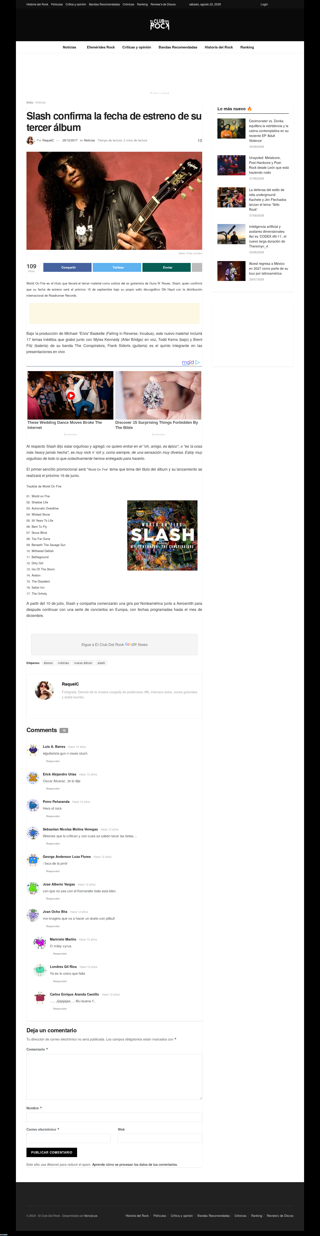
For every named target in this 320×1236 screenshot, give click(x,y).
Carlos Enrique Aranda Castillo (74, 994)
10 (199, 140)
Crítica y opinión (76, 4)
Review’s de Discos (163, 4)
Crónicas (128, 4)
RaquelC (48, 140)
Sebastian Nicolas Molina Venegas (70, 829)
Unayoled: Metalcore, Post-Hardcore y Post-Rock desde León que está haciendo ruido (269, 165)
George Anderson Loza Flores (67, 856)
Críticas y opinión (136, 47)
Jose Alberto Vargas (59, 884)
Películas (57, 4)
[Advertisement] (160, 70)
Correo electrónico (43, 1129)
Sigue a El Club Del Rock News (114, 644)
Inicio (29, 102)
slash (101, 663)
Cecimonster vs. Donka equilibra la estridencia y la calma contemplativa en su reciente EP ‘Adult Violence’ (269, 130)
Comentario (37, 1049)
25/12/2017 (70, 140)
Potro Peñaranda (56, 801)
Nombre (34, 1108)
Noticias (69, 47)
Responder (53, 761)
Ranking (142, 4)
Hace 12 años (77, 747)
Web (121, 1129)
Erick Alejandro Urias (59, 774)
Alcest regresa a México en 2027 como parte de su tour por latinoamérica (268, 268)
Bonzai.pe (91, 1216)
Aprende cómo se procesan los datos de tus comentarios (134, 1164)
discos (48, 663)
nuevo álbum (83, 663)
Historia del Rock (37, 4)
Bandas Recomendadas (104, 4)
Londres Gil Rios (63, 966)
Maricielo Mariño (63, 939)
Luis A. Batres (54, 746)
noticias (63, 663)
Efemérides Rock (101, 47)
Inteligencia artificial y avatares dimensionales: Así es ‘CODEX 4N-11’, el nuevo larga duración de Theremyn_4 (267, 236)
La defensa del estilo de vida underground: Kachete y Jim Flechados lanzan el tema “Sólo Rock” (267, 199)
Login (264, 4)
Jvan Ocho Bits (55, 911)
